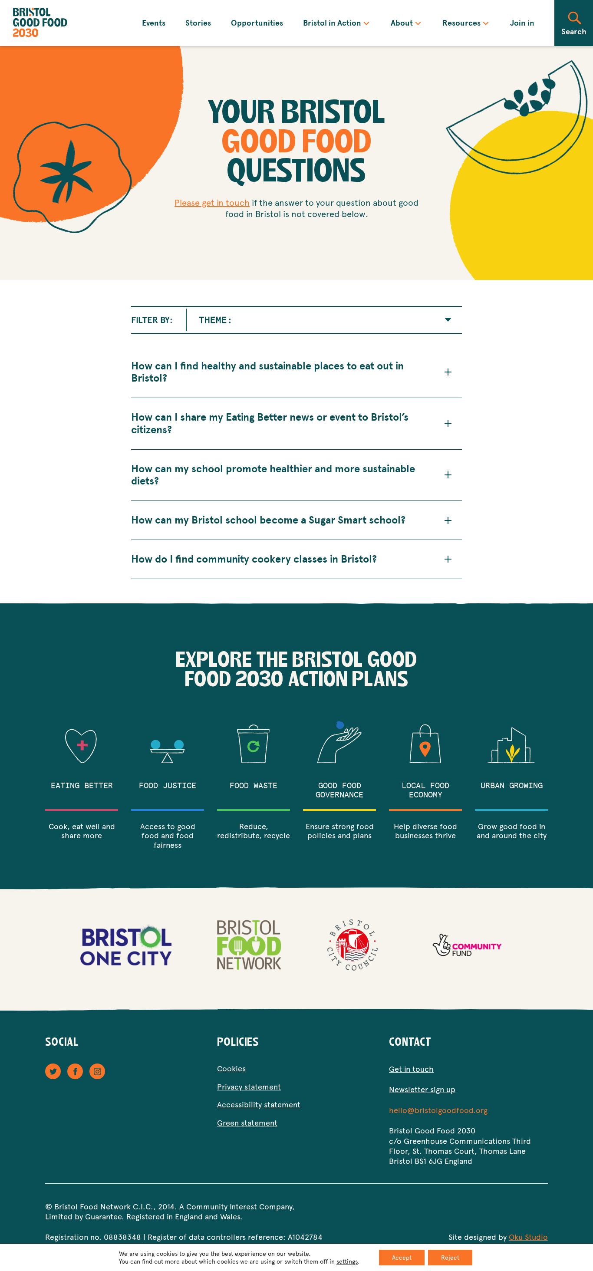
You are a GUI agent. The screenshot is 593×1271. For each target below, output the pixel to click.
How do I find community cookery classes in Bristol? (254, 559)
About (402, 23)
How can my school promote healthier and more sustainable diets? (273, 475)
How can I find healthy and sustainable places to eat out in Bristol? (267, 372)
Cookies (231, 1068)
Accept (402, 1257)
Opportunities (257, 23)
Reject (450, 1257)
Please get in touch (212, 202)
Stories (198, 23)
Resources (461, 23)
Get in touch (411, 1068)
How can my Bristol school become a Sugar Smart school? (268, 520)
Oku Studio (528, 1236)
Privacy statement (249, 1086)
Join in (522, 23)
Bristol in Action (332, 23)
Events (153, 23)
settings (347, 1261)
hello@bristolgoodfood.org (438, 1109)
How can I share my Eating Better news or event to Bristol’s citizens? (270, 423)
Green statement (247, 1122)
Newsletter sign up (422, 1089)
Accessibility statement (258, 1104)
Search (573, 31)
